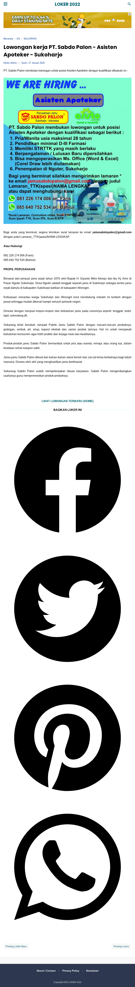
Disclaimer (92, 970)
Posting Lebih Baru (16, 946)
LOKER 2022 (67, 4)
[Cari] (129, 5)
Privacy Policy (70, 970)
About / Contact (46, 970)
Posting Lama (121, 946)
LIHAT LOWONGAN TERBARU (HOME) (68, 401)
